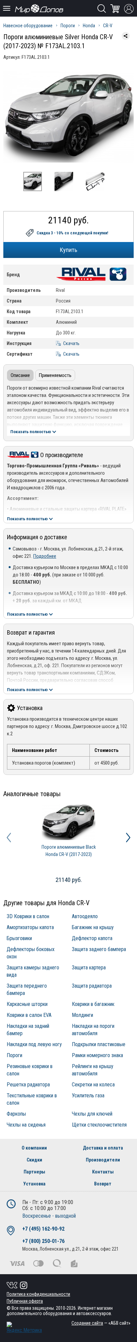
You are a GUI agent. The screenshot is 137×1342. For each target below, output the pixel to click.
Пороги (68, 25)
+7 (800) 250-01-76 (43, 1241)
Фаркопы (16, 1114)
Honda (89, 25)
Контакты (103, 1171)
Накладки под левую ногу (34, 1044)
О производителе (61, 454)
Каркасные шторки (27, 1004)
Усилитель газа (88, 1095)
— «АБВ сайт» (100, 1323)
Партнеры (34, 1171)
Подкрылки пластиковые (98, 1044)
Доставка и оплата (103, 1148)
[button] (9, 837)
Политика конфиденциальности (38, 1294)
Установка (30, 707)
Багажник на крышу (93, 927)
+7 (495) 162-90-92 (43, 1229)
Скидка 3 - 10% (72, 233)
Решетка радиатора (28, 1084)
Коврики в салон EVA (29, 1015)
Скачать (71, 343)
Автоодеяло (85, 916)
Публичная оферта (25, 1301)
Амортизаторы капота (30, 927)
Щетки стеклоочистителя (99, 1125)
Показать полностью (30, 431)
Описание (20, 375)
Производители (103, 1159)
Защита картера (89, 967)
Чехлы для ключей (92, 1114)
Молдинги (82, 1015)
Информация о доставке (37, 537)
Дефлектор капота (92, 938)
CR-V (107, 25)
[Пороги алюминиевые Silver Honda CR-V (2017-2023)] (68, 116)
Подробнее (44, 556)
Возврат (102, 1183)
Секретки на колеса (93, 1084)
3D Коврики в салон (28, 916)
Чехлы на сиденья (26, 1125)
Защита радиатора (92, 986)
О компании (34, 1148)
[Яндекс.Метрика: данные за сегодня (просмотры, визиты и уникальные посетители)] (24, 1327)
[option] (68, 116)
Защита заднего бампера (99, 949)
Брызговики (19, 938)
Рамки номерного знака (97, 1055)
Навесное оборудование (28, 25)
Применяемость (55, 375)
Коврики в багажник (93, 1004)
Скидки (34, 1159)
